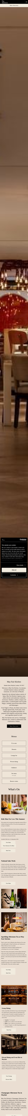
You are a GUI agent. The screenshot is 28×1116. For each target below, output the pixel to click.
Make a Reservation (14, 5)
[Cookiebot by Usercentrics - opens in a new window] (20, 540)
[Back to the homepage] (4, 2)
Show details (20, 565)
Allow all (14, 570)
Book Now (9, 851)
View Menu (9, 884)
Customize (13, 575)
